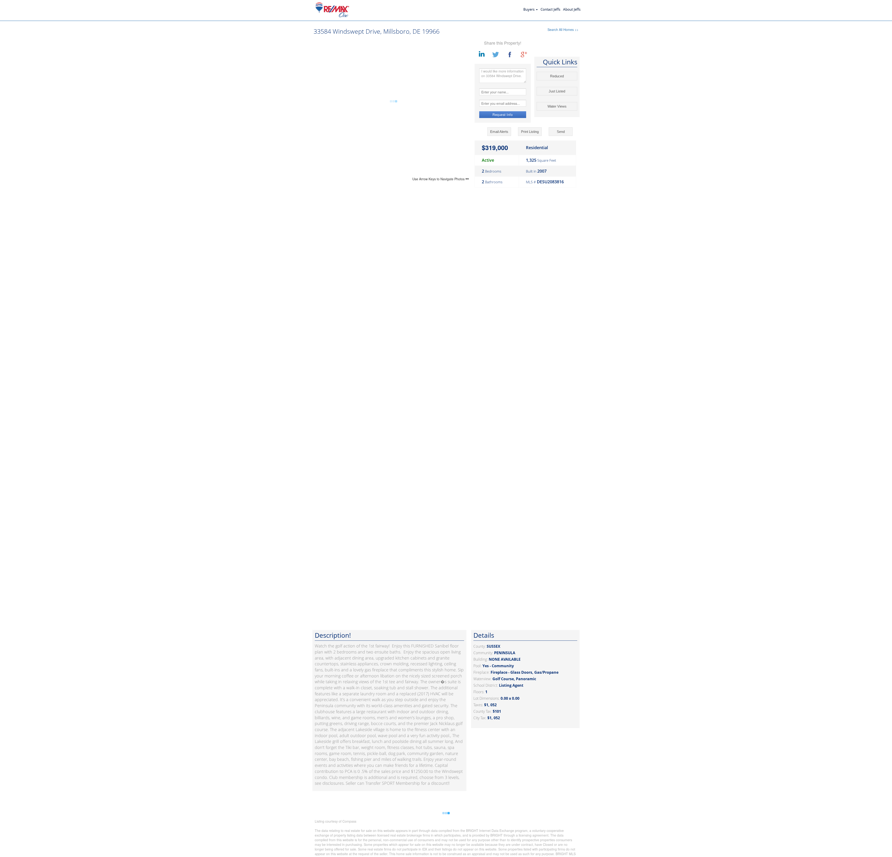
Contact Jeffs (550, 9)
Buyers (529, 9)
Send (561, 132)
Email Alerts (499, 132)
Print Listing (530, 132)
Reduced (557, 76)
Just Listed (557, 91)
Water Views (557, 106)
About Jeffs (571, 9)
